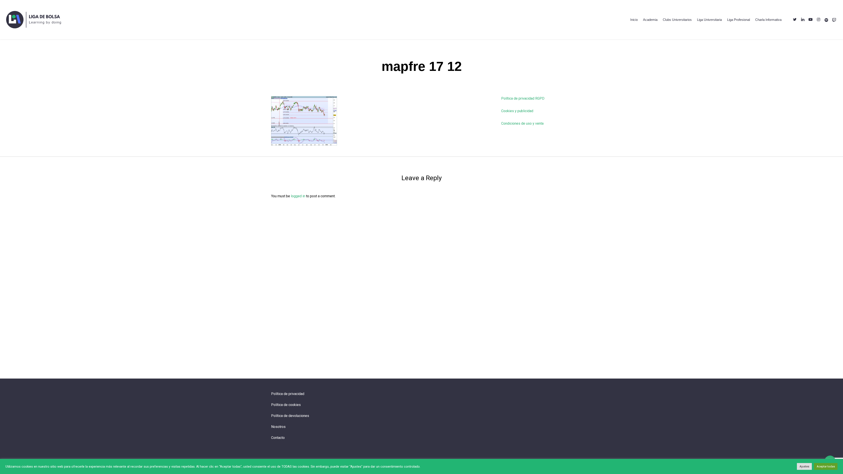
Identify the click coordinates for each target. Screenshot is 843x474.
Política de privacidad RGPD (522, 98)
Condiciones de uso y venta (522, 123)
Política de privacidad (287, 394)
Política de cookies (286, 405)
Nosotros (278, 427)
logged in (298, 196)
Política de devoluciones (290, 416)
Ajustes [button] (804, 466)
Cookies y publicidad (517, 111)
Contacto (278, 438)
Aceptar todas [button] (826, 466)
